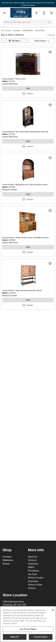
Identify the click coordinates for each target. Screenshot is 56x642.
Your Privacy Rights (27, 629)
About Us (32, 556)
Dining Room (28, 30)
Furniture (16, 30)
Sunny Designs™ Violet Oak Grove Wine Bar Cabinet (22, 290)
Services (32, 560)
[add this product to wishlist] (50, 52)
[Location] (36, 13)
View (28, 88)
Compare (29, 93)
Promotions (33, 570)
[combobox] (42, 40)
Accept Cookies (40, 637)
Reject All (15, 637)
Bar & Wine (40, 30)
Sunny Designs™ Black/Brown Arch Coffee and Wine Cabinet (25, 185)
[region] (28, 624)
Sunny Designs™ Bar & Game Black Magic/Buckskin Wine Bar (25, 132)
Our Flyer (32, 574)
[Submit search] (49, 22)
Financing (33, 563)
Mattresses (8, 560)
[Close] (53, 610)
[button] (4, 13)
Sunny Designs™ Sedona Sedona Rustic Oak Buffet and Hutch (25, 238)
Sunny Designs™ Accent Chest (13, 79)
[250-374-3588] (44, 13)
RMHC (31, 567)
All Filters (16, 41)
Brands (6, 563)
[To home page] (21, 13)
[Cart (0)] (51, 13)
